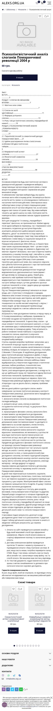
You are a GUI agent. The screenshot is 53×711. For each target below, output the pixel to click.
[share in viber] (4, 689)
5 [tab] (25, 645)
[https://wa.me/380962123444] (9, 676)
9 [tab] (36, 645)
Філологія (22, 9)
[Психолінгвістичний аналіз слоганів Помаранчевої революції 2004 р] (26, 31)
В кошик (19, 77)
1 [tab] (14, 645)
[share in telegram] (12, 689)
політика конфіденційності (29, 706)
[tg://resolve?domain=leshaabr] (15, 676)
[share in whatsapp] (21, 689)
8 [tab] (33, 645)
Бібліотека (11, 9)
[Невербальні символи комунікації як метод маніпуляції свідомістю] (39, 598)
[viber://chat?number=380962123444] (4, 676)
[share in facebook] (8, 689)
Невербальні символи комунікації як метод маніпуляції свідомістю (40, 619)
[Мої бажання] (37, 3)
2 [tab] (17, 645)
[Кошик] (42, 3)
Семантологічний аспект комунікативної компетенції (13, 619)
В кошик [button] (13, 630)
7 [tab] (30, 645)
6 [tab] (28, 645)
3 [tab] (19, 645)
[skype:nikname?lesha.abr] (20, 676)
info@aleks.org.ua (13, 679)
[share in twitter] (16, 689)
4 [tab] (22, 645)
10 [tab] (38, 645)
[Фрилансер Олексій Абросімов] (13, 3)
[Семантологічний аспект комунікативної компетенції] (13, 598)
